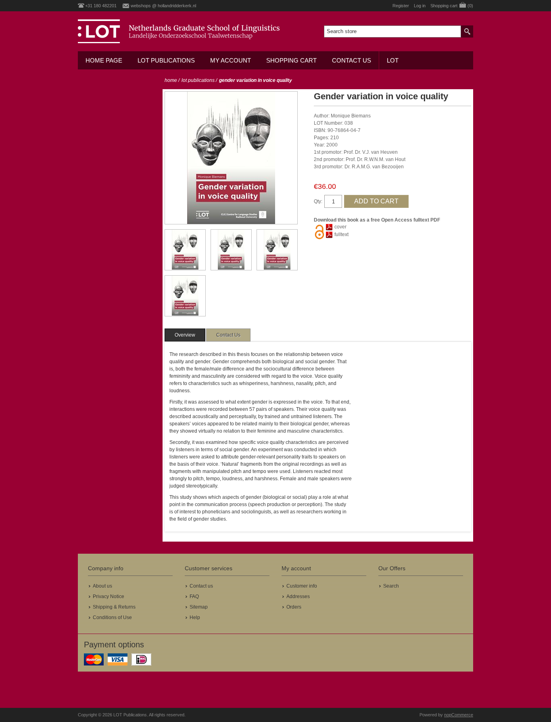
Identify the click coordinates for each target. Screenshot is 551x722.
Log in (420, 5)
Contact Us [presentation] (228, 335)
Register (400, 5)
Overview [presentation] (185, 335)
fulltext (341, 234)
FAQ (194, 596)
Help (195, 617)
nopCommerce (458, 714)
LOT (393, 60)
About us (102, 586)
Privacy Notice (108, 596)
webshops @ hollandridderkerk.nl (163, 5)
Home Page (104, 60)
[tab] (185, 335)
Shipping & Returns (114, 607)
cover (340, 227)
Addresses (298, 596)
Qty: (318, 201)
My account (230, 60)
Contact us (351, 60)
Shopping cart (291, 60)
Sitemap (199, 607)
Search (391, 586)
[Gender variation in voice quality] (185, 249)
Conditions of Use (112, 617)
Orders (293, 607)
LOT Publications (166, 60)
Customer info (301, 586)
